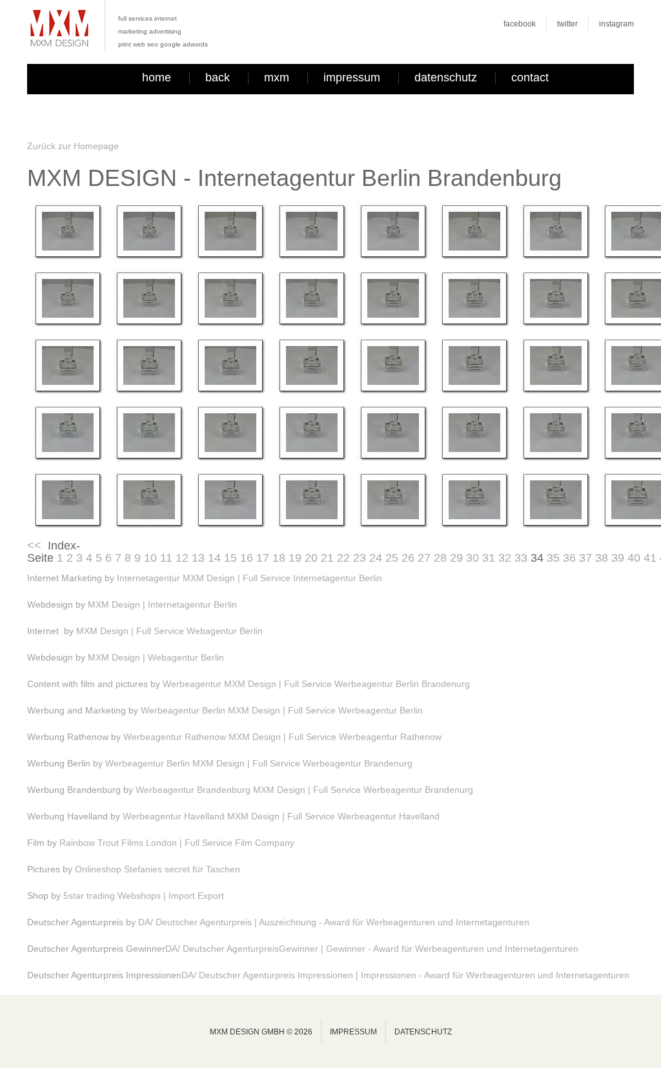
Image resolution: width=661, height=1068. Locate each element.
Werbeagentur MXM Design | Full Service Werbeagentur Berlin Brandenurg (316, 684)
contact (530, 77)
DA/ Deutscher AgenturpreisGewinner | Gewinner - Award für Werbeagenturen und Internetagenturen (371, 948)
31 (488, 557)
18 (278, 557)
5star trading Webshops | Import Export (143, 895)
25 (391, 557)
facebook (519, 23)
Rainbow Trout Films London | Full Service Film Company (176, 842)
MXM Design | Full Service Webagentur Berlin (169, 631)
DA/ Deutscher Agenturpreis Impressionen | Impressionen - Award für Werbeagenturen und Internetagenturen (405, 975)
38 (601, 557)
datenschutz (445, 77)
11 (166, 557)
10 (150, 557)
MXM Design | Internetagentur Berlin (162, 604)
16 (246, 557)
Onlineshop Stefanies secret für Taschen (157, 869)
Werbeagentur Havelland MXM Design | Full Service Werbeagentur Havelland (281, 816)
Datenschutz (423, 1031)
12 (182, 557)
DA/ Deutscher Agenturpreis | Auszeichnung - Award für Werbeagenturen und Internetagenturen (333, 922)
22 (343, 557)
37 (585, 557)
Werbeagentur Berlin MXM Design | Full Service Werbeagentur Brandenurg (258, 763)
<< (34, 545)
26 (408, 557)
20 (311, 557)
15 (230, 557)
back (217, 77)
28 (440, 557)
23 (359, 557)
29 (456, 557)
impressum (351, 77)
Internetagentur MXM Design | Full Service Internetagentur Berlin (249, 578)
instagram (616, 23)
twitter (567, 23)
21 (327, 557)
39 (617, 557)
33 (520, 557)
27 (424, 557)
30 (472, 557)
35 (553, 557)
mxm (276, 77)
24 (375, 557)
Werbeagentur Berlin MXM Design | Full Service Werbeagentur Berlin (282, 710)
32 (504, 557)
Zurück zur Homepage (73, 146)
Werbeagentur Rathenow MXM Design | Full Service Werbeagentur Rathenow (282, 737)
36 (569, 557)
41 (650, 557)
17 (262, 557)
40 (633, 557)
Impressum (353, 1031)
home (156, 77)
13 (198, 557)
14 (214, 557)
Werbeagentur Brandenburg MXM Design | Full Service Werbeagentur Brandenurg (304, 790)
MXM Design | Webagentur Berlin (156, 657)
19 (295, 557)
